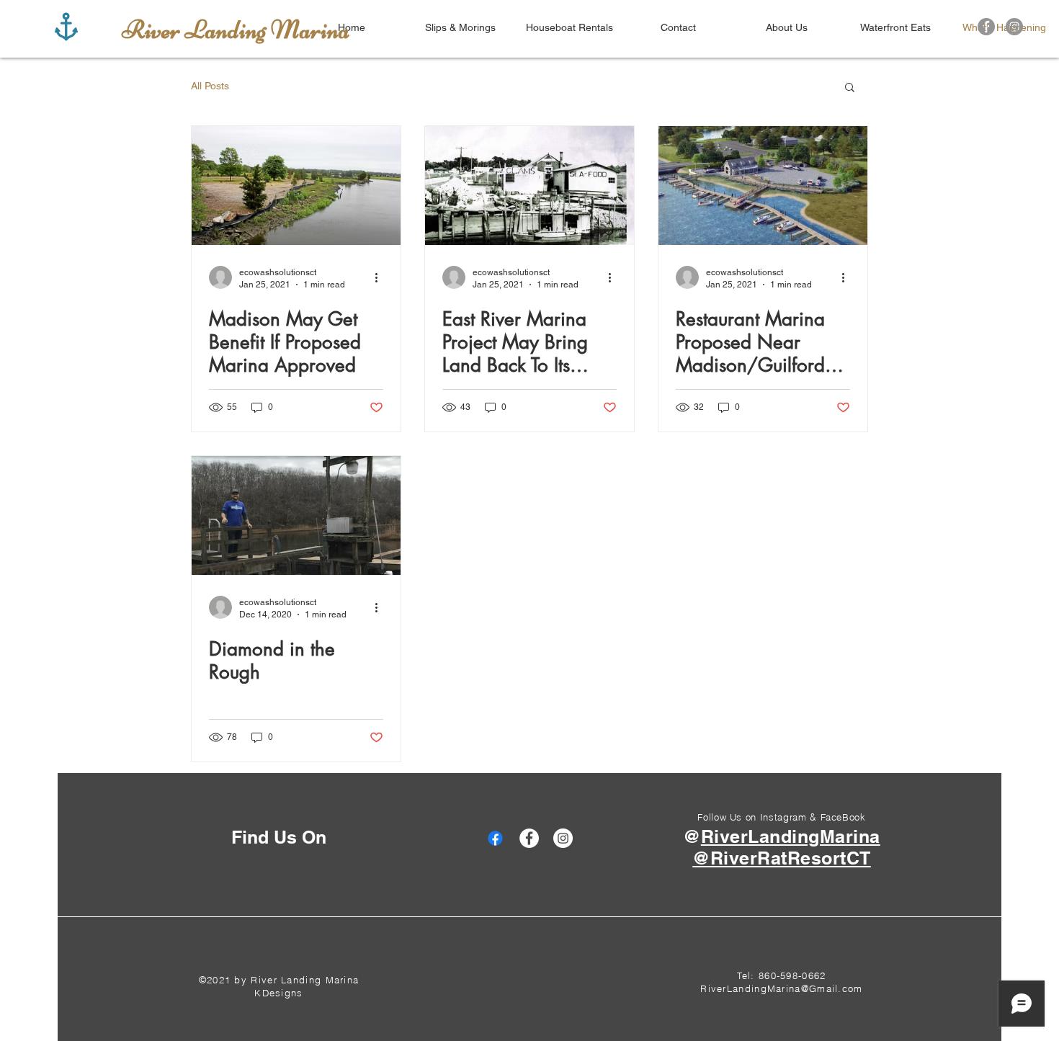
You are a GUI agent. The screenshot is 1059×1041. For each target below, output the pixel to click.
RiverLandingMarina (790, 836)
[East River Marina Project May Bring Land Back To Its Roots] (529, 185)
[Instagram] (1014, 26)
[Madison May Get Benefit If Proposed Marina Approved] (296, 185)
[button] (850, 88)
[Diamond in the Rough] (296, 515)
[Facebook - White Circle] (529, 838)
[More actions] (381, 277)
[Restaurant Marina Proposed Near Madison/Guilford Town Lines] (762, 185)
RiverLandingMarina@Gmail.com (781, 988)
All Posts (210, 85)
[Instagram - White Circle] (563, 838)
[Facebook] (986, 26)
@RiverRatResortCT (781, 858)
